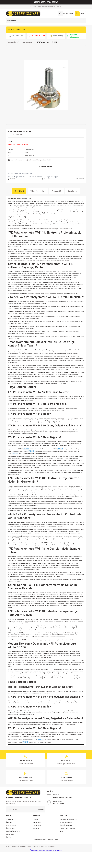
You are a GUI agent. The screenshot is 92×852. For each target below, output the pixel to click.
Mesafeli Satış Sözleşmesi (68, 819)
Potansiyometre (30, 149)
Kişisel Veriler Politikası (67, 828)
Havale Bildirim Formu (13, 831)
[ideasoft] (34, 850)
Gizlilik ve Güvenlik (66, 822)
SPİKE (27, 153)
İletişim (8, 837)
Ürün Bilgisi (19, 191)
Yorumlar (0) (56, 191)
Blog (61, 831)
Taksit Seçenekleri (37, 191)
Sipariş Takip (37, 822)
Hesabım (36, 819)
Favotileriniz (37, 825)
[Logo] (23, 13)
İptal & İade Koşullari (66, 825)
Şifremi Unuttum (11, 825)
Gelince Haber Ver (46, 166)
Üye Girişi (9, 822)
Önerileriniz (72, 191)
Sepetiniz (36, 828)
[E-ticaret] (45, 850)
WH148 (26, 449)
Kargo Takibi (10, 834)
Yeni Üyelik (9, 819)
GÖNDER (41, 809)
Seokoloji (37, 839)
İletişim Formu (10, 828)
